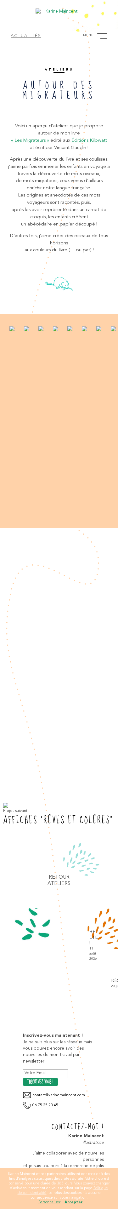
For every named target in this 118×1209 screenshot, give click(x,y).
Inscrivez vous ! (40, 1082)
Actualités (26, 36)
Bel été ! (42, 945)
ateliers (59, 69)
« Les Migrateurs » (30, 140)
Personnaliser (49, 1202)
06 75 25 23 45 (45, 1105)
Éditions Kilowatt (89, 140)
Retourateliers (59, 880)
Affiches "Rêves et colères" (58, 820)
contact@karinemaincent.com (58, 1095)
